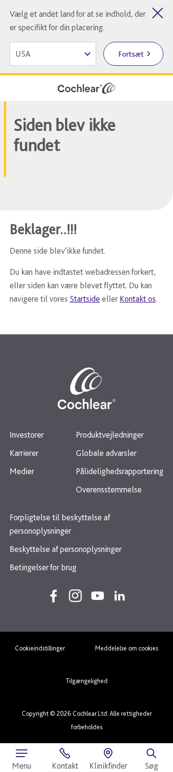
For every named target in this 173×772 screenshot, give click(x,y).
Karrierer (24, 453)
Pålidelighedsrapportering (119, 471)
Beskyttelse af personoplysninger (66, 549)
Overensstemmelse (109, 489)
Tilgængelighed (87, 681)
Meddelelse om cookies (126, 648)
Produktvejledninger (110, 434)
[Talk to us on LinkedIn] (119, 595)
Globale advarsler (106, 453)
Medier (22, 471)
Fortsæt (131, 54)
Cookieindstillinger (40, 648)
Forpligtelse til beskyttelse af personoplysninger (60, 524)
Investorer (27, 434)
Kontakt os (138, 299)
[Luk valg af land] (157, 13)
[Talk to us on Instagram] (75, 595)
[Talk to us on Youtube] (97, 595)
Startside (85, 299)
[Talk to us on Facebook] (53, 595)
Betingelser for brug (43, 567)
